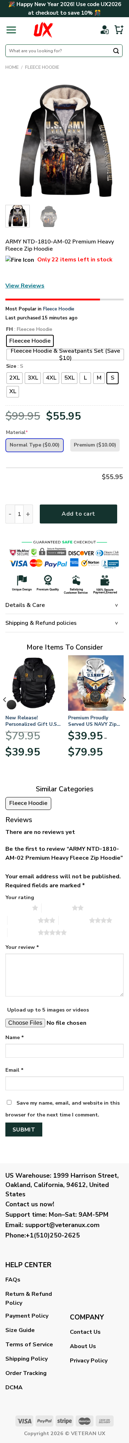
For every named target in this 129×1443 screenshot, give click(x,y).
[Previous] (16, 140)
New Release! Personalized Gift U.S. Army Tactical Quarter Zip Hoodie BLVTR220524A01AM (31, 721)
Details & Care (25, 605)
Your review (22, 947)
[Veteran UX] (43, 29)
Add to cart (78, 514)
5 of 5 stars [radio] (23, 932)
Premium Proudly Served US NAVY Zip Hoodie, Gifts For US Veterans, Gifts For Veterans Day (93, 721)
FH (9, 329)
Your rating (19, 897)
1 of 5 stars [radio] (17, 908)
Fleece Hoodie (42, 67)
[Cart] (119, 29)
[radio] (30, 341)
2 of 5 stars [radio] (57, 908)
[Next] (112, 140)
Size (11, 366)
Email (14, 1069)
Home (12, 67)
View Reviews (24, 286)
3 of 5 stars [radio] (23, 920)
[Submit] (116, 51)
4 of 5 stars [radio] (74, 920)
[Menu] (11, 29)
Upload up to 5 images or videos (48, 1009)
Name (14, 1037)
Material (17, 432)
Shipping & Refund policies (41, 623)
